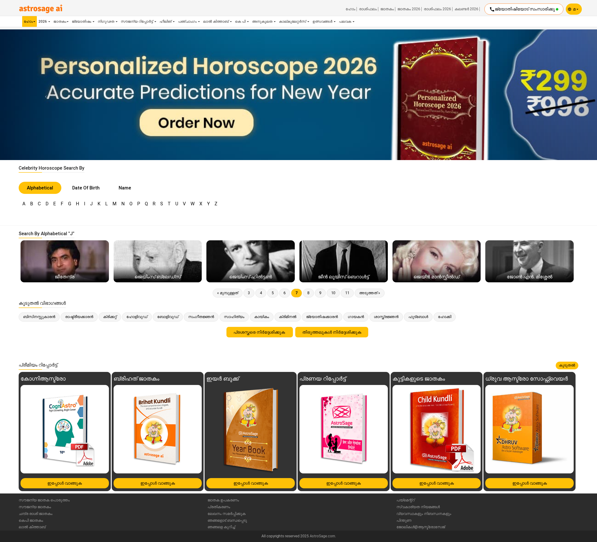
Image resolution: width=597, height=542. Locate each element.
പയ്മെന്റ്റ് (405, 500)
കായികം (261, 317)
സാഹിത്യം (234, 317)
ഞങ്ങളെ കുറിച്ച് (221, 527)
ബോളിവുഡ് (167, 317)
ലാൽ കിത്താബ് (216, 21)
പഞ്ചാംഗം (188, 21)
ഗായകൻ (356, 317)
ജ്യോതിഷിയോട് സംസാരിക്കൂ (522, 9)
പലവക (345, 21)
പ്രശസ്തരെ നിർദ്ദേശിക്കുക (259, 332)
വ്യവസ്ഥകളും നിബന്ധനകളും (423, 513)
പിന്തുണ (403, 520)
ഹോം (350, 9)
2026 (43, 21)
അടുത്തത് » (369, 293)
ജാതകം (387, 9)
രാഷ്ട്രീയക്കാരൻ (79, 317)
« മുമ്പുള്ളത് (227, 293)
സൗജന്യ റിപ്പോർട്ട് (137, 21)
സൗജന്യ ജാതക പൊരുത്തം (44, 500)
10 (333, 293)
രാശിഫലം (368, 9)
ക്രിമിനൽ (287, 317)
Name (125, 188)
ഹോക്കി (444, 317)
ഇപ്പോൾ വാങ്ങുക (64, 483)
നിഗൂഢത (106, 21)
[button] (45, 94)
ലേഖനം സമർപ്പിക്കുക (227, 513)
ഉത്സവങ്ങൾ (322, 21)
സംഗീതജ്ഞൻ (201, 317)
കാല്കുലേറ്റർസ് (293, 21)
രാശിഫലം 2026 (437, 9)
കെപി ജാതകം (31, 520)
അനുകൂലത (262, 21)
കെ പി (240, 21)
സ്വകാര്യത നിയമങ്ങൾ (418, 507)
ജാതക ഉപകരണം (223, 500)
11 (347, 293)
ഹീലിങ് (166, 21)
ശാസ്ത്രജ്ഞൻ (386, 317)
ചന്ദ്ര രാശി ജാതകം (35, 513)
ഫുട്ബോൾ (418, 317)
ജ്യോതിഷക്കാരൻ (322, 317)
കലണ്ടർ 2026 (466, 9)
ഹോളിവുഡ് (136, 317)
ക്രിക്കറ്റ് (110, 317)
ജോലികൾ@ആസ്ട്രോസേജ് (420, 527)
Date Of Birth (86, 188)
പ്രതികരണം (219, 507)
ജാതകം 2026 (408, 9)
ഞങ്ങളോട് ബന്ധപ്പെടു (227, 520)
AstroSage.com (322, 536)
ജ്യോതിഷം (82, 21)
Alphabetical (40, 188)
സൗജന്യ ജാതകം (35, 507)
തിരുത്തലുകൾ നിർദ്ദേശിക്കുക (331, 332)
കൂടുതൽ (567, 365)
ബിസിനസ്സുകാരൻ (39, 317)
